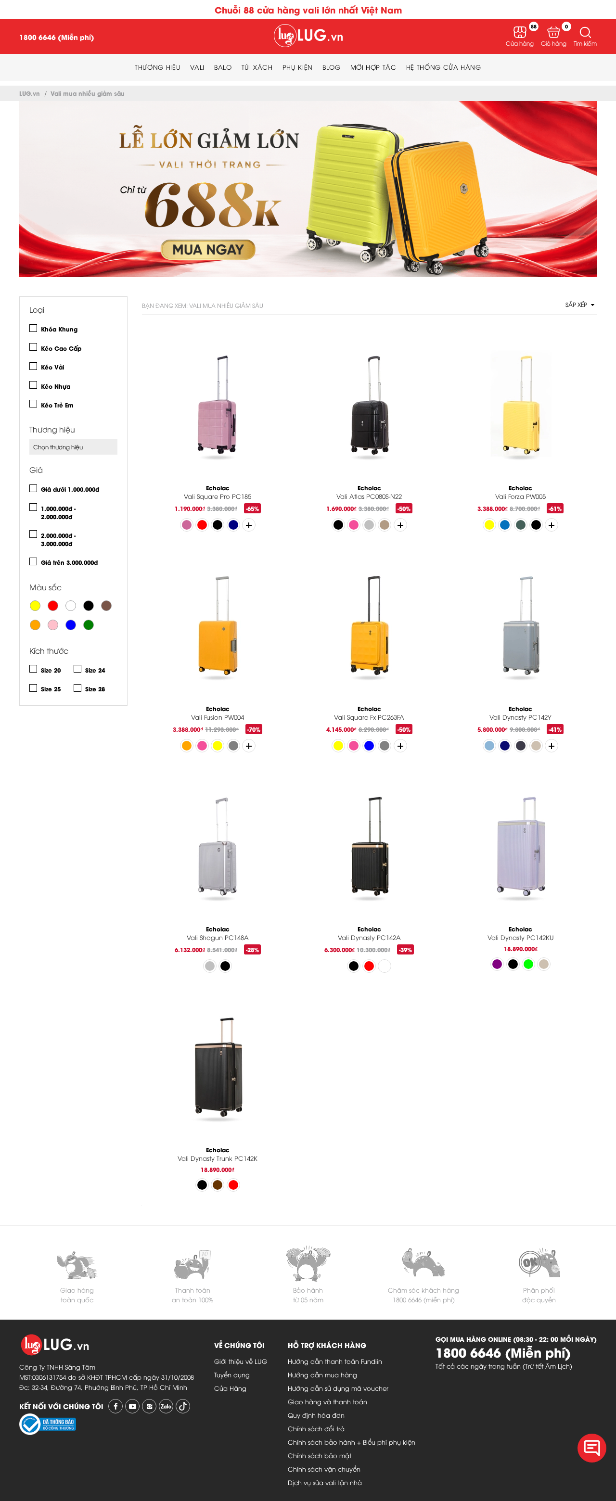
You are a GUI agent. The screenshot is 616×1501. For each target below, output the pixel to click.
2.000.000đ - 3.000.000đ (58, 539)
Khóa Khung (59, 329)
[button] (585, 32)
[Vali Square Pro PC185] (218, 408)
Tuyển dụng (232, 1374)
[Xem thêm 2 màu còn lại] (400, 525)
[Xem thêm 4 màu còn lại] (249, 745)
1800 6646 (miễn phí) (424, 1299)
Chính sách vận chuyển (324, 1468)
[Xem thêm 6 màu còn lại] (249, 525)
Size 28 (95, 689)
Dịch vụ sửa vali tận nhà (325, 1482)
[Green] (88, 625)
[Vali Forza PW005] (520, 408)
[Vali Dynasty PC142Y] (520, 628)
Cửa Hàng (230, 1388)
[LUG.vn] (308, 36)
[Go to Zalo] (166, 1406)
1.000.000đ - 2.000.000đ (58, 512)
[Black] (88, 605)
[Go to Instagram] (149, 1406)
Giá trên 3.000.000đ (69, 562)
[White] (70, 605)
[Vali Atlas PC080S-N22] (369, 408)
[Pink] (53, 625)
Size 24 (95, 670)
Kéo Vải (52, 367)
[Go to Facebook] (115, 1406)
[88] (519, 32)
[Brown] (106, 605)
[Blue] (70, 625)
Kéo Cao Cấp (61, 348)
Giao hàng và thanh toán (327, 1401)
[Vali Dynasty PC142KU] (520, 849)
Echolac (218, 487)
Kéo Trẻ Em (57, 405)
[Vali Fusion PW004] (218, 628)
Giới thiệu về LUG (240, 1361)
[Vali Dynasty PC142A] (369, 849)
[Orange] (35, 625)
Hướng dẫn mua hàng (322, 1374)
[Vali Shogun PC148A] (218, 849)
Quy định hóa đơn (316, 1415)
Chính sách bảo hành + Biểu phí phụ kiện (351, 1441)
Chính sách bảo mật (319, 1455)
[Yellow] (35, 605)
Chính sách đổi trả (316, 1428)
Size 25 (51, 689)
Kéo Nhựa (55, 386)
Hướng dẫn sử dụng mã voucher (338, 1388)
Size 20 (51, 670)
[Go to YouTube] (132, 1406)
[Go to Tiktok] (183, 1406)
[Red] (53, 605)
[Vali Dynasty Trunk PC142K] (218, 1070)
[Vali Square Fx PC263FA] (369, 628)
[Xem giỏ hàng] (553, 32)
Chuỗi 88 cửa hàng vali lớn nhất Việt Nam (308, 9)
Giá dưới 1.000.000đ (70, 489)
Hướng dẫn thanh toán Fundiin (335, 1361)
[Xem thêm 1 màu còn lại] (400, 745)
